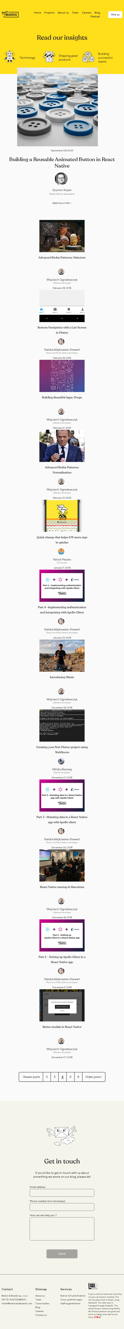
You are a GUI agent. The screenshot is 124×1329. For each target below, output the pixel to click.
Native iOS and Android (72, 1295)
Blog (97, 12)
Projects (49, 12)
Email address (38, 1186)
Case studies (42, 1303)
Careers (86, 12)
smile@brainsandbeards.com (17, 1303)
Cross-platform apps (71, 1299)
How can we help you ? (43, 1215)
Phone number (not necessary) (47, 1201)
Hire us (115, 14)
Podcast (95, 16)
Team (75, 12)
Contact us (41, 1315)
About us (63, 12)
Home (37, 12)
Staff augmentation (70, 1303)
